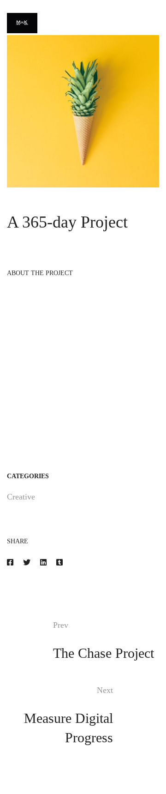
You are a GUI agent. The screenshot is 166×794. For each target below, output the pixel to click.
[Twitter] (26, 562)
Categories (28, 476)
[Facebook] (10, 562)
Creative (21, 496)
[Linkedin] (43, 562)
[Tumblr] (59, 562)
